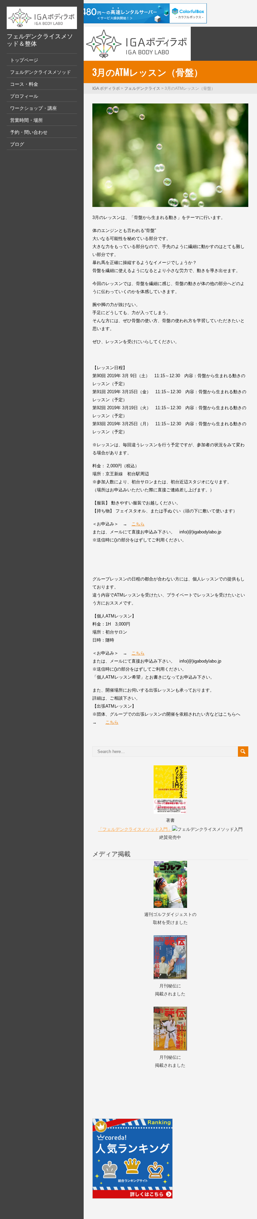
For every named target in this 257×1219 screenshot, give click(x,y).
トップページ (24, 59)
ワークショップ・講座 (33, 107)
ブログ (17, 143)
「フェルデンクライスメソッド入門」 (135, 829)
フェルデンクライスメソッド (40, 71)
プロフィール (24, 95)
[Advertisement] (131, 1087)
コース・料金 (24, 83)
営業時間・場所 (26, 119)
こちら (138, 523)
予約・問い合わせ (29, 131)
